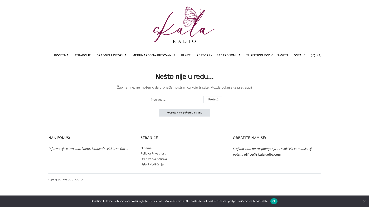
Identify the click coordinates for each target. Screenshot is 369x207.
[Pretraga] (319, 55)
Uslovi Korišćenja (152, 164)
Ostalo (300, 55)
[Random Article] (313, 55)
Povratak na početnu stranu (184, 112)
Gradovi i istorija (112, 55)
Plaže (186, 55)
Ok (274, 201)
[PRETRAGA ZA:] (175, 100)
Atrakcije (82, 55)
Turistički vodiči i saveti (267, 55)
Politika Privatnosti (153, 153)
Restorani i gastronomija (219, 55)
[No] (364, 201)
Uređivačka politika (154, 159)
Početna (61, 55)
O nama (146, 148)
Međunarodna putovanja (153, 55)
